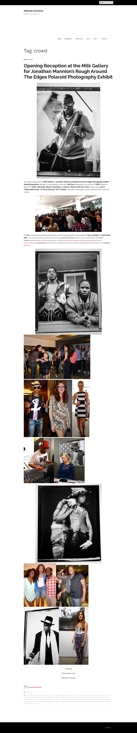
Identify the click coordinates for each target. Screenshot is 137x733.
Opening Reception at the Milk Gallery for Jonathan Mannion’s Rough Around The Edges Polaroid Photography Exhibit (68, 71)
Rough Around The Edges (69, 701)
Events (31, 692)
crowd (93, 695)
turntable (30, 703)
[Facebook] (106, 727)
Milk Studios (71, 699)
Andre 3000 (33, 695)
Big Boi (58, 695)
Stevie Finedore (82, 701)
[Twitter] (108, 727)
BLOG (47, 3)
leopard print (27, 699)
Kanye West (104, 697)
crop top (87, 695)
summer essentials (91, 240)
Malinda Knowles (33, 10)
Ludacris (48, 699)
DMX (27, 697)
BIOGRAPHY (32, 3)
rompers (57, 701)
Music (88, 699)
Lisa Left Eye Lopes (38, 699)
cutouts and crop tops (71, 240)
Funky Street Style (59, 697)
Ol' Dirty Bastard (96, 699)
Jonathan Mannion (93, 697)
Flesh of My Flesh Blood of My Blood (42, 697)
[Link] (112, 727)
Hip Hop (68, 697)
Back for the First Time (48, 695)
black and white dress (67, 695)
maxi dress (63, 699)
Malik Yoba (55, 699)
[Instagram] (110, 727)
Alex (27, 695)
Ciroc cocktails (79, 695)
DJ (24, 697)
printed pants (28, 701)
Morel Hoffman (80, 699)
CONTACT (58, 3)
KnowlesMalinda (35, 687)
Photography (106, 699)
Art (26, 692)
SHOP (52, 3)
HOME (25, 3)
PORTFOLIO (41, 3)
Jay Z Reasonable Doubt (79, 697)
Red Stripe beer (49, 701)
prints (34, 701)
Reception (40, 701)
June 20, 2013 (28, 59)
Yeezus (36, 703)
